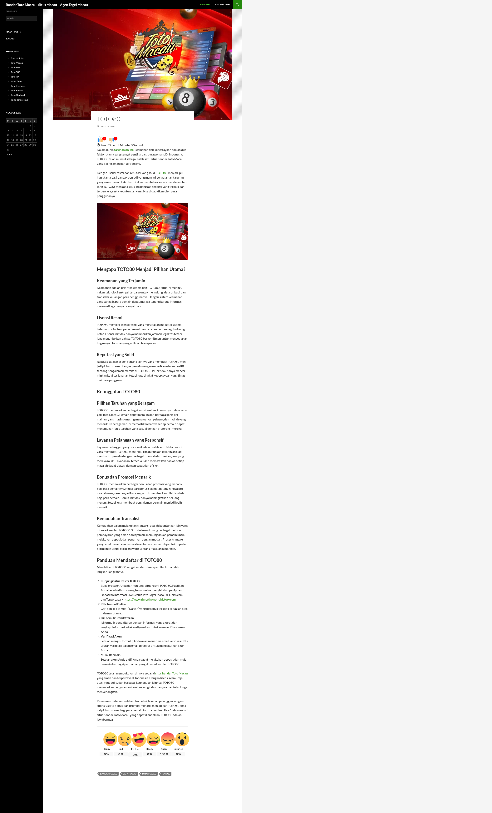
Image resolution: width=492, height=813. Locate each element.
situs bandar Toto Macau (171, 673)
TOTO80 (108, 119)
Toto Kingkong (18, 85)
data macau (129, 773)
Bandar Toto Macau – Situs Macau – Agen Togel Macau (47, 5)
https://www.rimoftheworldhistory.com (150, 599)
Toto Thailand (18, 95)
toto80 (166, 773)
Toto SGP (15, 72)
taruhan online (124, 149)
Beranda (205, 4)
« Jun (9, 154)
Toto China (16, 81)
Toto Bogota (17, 90)
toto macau (149, 773)
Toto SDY (15, 67)
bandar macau (108, 773)
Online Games (222, 4)
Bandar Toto (17, 58)
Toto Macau (17, 62)
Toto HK (15, 76)
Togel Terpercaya (19, 99)
